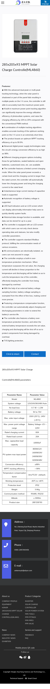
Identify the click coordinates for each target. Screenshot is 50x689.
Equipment (6, 604)
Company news (8, 635)
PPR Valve (29, 624)
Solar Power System (34, 611)
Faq (26, 638)
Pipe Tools (29, 614)
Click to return (12, 354)
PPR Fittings (30, 617)
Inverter (29, 601)
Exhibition (6, 641)
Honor (5, 608)
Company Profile (9, 601)
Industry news (8, 638)
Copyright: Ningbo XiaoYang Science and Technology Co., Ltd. (24, 673)
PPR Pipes (29, 620)
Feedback (29, 635)
